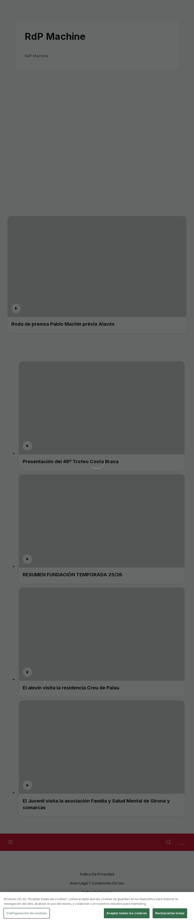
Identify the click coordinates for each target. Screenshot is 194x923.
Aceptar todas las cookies (126, 913)
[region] (97, 907)
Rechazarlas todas (170, 913)
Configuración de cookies (26, 913)
